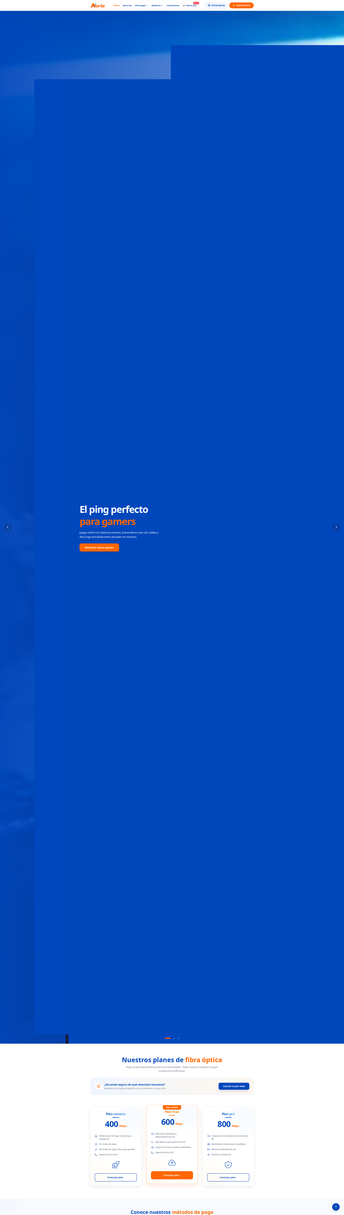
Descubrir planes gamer (99, 547)
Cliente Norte (243, 5)
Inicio (116, 5)
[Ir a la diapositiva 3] (178, 1038)
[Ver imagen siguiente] (336, 527)
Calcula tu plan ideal (234, 1086)
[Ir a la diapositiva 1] (165, 1038)
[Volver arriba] (336, 1207)
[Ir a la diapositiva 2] (172, 1038)
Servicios (127, 5)
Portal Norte (218, 5)
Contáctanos (172, 5)
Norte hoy (189, 5)
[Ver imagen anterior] (7, 527)
